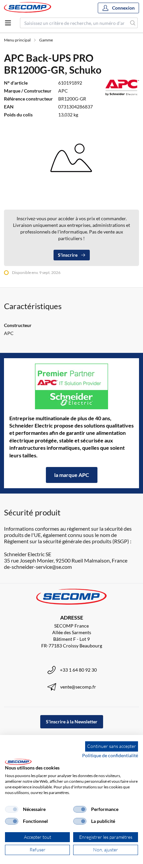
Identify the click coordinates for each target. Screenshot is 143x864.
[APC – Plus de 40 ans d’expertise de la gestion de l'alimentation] (71, 386)
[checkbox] (11, 809)
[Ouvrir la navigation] (8, 23)
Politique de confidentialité (110, 755)
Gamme (46, 39)
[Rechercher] (133, 23)
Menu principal (17, 39)
